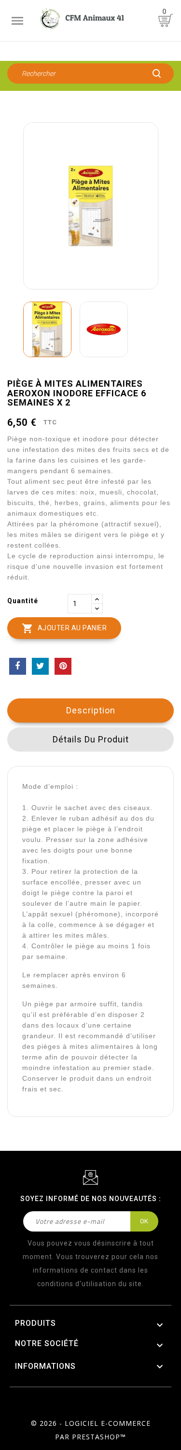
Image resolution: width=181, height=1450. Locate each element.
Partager (17, 666)
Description (90, 710)
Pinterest (63, 666)
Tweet (40, 666)
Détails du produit (91, 739)
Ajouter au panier (64, 628)
